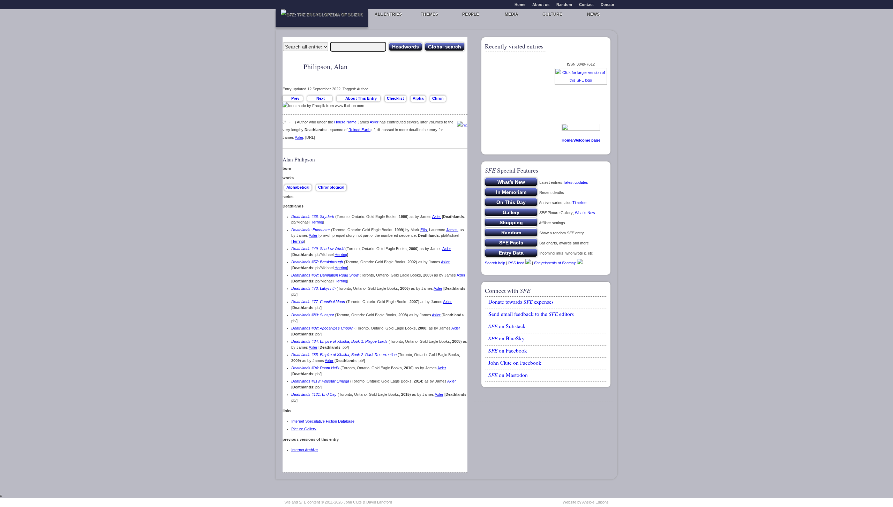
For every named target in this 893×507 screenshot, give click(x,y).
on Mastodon (508, 374)
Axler (374, 122)
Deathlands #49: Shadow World (317, 249)
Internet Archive (304, 450)
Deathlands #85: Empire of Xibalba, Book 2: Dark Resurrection (344, 355)
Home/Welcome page (581, 140)
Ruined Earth (359, 130)
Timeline (579, 202)
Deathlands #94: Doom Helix (315, 368)
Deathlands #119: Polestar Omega (320, 381)
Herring (316, 222)
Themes (429, 14)
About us (540, 4)
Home (520, 4)
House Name (345, 122)
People (470, 14)
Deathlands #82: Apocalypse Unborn (322, 328)
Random (564, 4)
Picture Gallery (303, 429)
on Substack (507, 326)
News (593, 14)
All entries (388, 14)
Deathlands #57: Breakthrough (317, 262)
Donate (607, 4)
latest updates (576, 182)
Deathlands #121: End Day (314, 394)
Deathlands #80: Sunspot (312, 315)
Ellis (423, 230)
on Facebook (507, 350)
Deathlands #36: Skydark (312, 216)
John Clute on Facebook (514, 362)
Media (511, 14)
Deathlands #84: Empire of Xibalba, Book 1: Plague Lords (339, 341)
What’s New (585, 213)
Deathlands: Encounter (310, 230)
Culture (552, 14)
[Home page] (322, 18)
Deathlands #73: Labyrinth (313, 288)
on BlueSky (506, 338)
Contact (586, 4)
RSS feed (516, 263)
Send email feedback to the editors (531, 313)
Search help (495, 263)
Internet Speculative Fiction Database (322, 421)
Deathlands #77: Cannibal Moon (318, 302)
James (452, 230)
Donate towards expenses (521, 301)
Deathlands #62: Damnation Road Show (325, 275)
